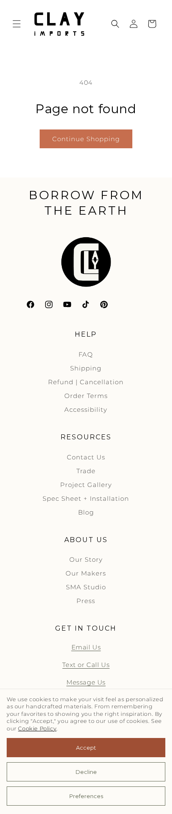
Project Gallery (86, 485)
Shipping (85, 368)
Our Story (86, 559)
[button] (17, 24)
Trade (86, 471)
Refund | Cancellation (86, 382)
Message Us (86, 682)
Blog (86, 512)
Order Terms (86, 396)
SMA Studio (86, 587)
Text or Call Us (85, 665)
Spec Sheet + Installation (86, 498)
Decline (86, 771)
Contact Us (86, 457)
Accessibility (85, 409)
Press (85, 601)
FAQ (85, 354)
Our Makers (86, 573)
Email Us (86, 647)
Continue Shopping (86, 139)
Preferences (86, 796)
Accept (86, 747)
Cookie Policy (37, 728)
